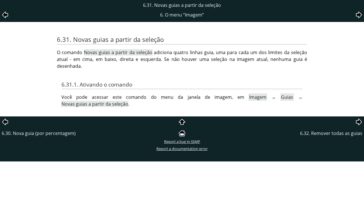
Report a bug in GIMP (182, 141)
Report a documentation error (182, 148)
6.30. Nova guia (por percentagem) (39, 133)
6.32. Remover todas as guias (331, 133)
